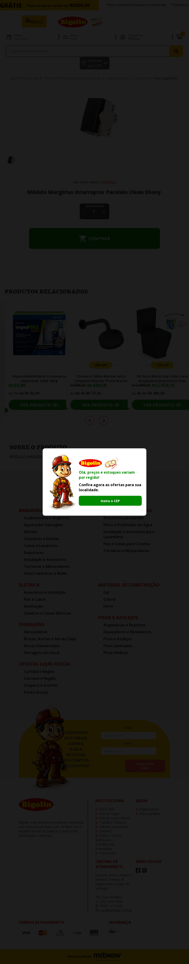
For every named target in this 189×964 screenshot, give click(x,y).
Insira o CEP (110, 501)
